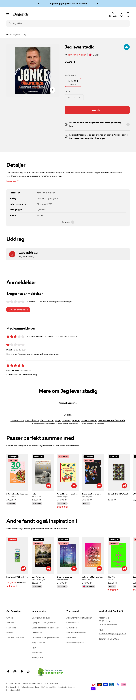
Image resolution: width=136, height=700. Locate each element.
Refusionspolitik (48, 687)
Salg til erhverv (39, 642)
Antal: (68, 91)
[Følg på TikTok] (28, 671)
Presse (9, 632)
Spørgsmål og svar (41, 617)
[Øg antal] (80, 97)
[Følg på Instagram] (15, 671)
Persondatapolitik (75, 642)
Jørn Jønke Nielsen (77, 54)
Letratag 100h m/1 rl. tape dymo (17, 577)
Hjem (8, 34)
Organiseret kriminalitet (43, 423)
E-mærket (71, 627)
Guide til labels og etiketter (45, 627)
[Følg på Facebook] (8, 671)
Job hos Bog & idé (15, 637)
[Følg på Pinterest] (22, 671)
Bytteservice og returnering (45, 637)
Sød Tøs (111, 577)
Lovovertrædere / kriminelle (111, 420)
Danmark (66, 420)
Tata (34, 494)
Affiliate (10, 622)
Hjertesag (11, 627)
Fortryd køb (38, 657)
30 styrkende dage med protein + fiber (17, 494)
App (34, 647)
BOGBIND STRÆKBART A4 (119, 494)
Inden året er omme (91, 494)
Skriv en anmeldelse (18, 309)
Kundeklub (37, 652)
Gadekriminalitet (89, 420)
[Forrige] (38, 3)
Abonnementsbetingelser (79, 617)
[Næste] (97, 3)
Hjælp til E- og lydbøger (43, 622)
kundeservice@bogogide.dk (112, 633)
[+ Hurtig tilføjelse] (49, 486)
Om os (9, 617)
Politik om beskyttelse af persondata (22, 687)
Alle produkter (47, 420)
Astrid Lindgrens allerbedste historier (68, 494)
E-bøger (76, 420)
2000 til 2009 (32, 420)
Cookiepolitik (72, 622)
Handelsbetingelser (76, 632)
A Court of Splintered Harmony (93, 577)
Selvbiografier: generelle (92, 423)
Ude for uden (38, 577)
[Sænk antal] (69, 97)
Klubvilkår (71, 637)
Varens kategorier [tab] (68, 402)
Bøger (58, 420)
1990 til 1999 (17, 420)
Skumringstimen (64, 577)
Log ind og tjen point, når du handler (68, 3)
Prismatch (37, 632)
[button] (62, 506)
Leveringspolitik (13, 690)
